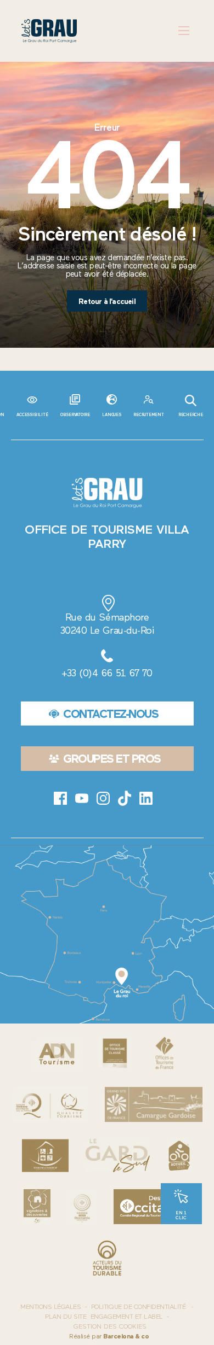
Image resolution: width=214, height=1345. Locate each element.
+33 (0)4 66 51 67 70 (106, 673)
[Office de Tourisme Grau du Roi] (49, 31)
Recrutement (148, 414)
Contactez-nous (110, 714)
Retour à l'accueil (107, 301)
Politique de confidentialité (138, 1307)
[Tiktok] (124, 798)
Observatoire (75, 414)
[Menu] (184, 31)
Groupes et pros (112, 758)
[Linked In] (146, 798)
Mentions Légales (50, 1307)
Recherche (190, 414)
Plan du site (65, 1316)
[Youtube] (81, 798)
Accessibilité (32, 414)
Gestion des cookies (110, 1326)
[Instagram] (103, 798)
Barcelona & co (126, 1336)
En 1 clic (181, 1215)
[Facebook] (60, 798)
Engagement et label (127, 1316)
